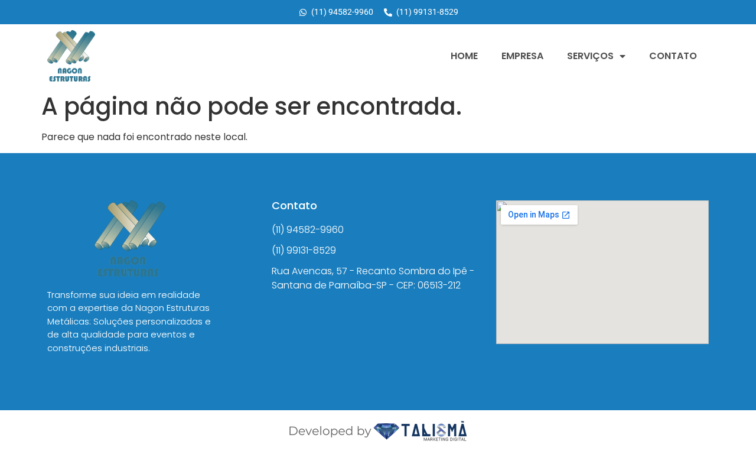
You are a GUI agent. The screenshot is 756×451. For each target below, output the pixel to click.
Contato (673, 56)
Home (464, 56)
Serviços (590, 56)
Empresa (522, 56)
